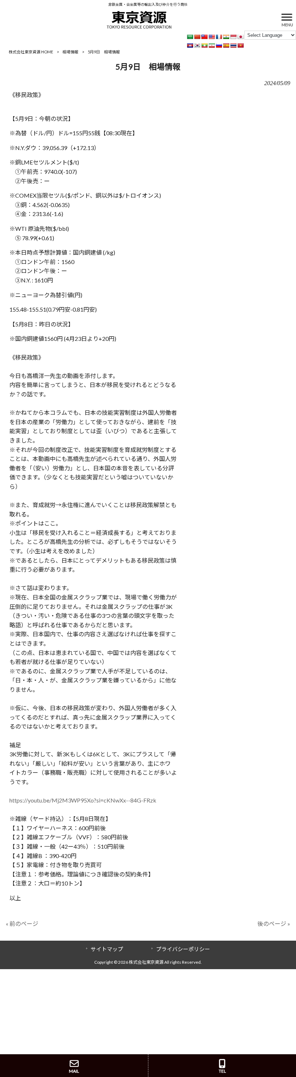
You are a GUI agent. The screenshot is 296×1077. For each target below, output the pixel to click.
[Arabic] (190, 37)
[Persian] (211, 45)
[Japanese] (240, 37)
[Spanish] (226, 45)
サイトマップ (107, 949)
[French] (219, 37)
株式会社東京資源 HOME (31, 51)
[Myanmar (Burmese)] (204, 45)
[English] (211, 37)
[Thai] (233, 45)
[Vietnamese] (240, 45)
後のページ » (273, 923)
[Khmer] (190, 45)
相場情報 (70, 51)
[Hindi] (226, 37)
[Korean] (197, 45)
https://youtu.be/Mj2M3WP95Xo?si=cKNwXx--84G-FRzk (82, 800)
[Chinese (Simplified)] (197, 37)
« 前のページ (22, 923)
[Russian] (219, 45)
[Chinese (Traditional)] (204, 37)
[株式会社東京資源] (138, 19)
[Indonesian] (233, 37)
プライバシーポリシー (183, 949)
